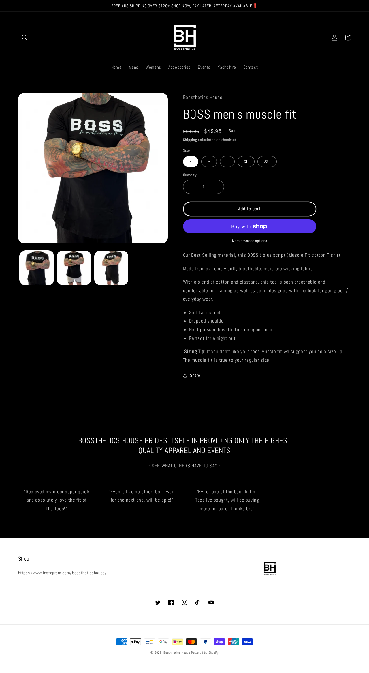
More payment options (250, 241)
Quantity (190, 175)
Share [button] (195, 375)
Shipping (190, 140)
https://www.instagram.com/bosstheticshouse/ (62, 572)
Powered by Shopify (204, 653)
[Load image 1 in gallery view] (37, 268)
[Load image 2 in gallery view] (74, 268)
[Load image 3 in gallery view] (111, 268)
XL (246, 161)
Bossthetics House (176, 653)
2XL (267, 161)
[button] (24, 37)
